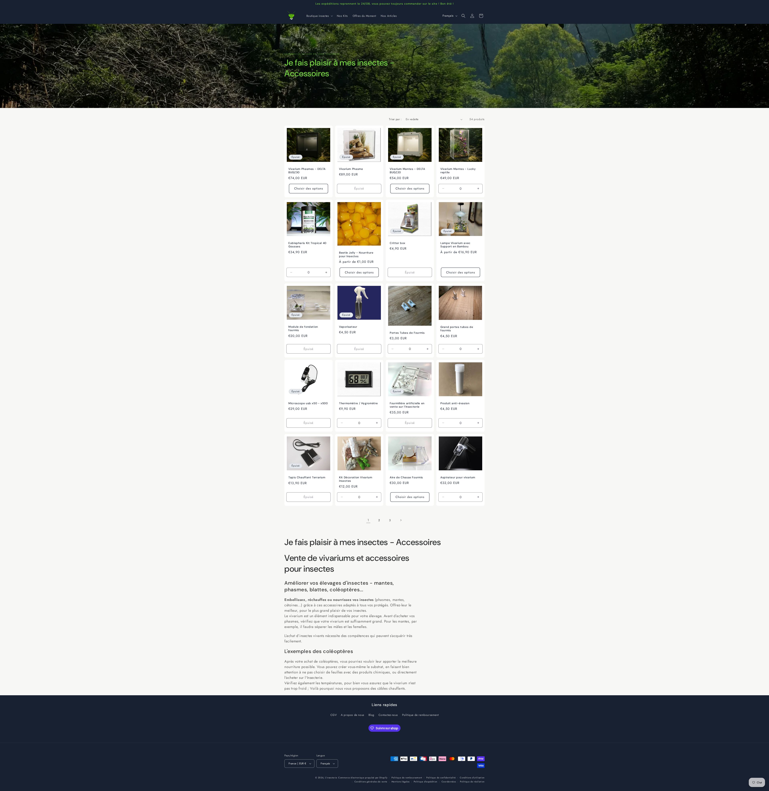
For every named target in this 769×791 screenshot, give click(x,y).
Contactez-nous (388, 715)
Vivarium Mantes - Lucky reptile (458, 170)
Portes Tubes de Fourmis (407, 333)
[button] (319, 16)
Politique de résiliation (472, 781)
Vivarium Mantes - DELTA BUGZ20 (407, 170)
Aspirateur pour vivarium (457, 477)
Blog (371, 715)
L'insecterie (331, 777)
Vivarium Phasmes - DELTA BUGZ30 (307, 170)
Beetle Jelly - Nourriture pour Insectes (356, 254)
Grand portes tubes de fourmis (456, 328)
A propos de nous (352, 715)
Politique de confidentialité (441, 777)
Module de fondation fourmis (303, 328)
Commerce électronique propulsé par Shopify (362, 777)
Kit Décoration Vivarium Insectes (355, 479)
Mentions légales (401, 781)
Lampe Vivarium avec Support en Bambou (455, 244)
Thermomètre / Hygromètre (358, 403)
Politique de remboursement (420, 715)
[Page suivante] (400, 520)
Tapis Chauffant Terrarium (306, 477)
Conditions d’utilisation (472, 777)
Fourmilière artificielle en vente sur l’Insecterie (407, 405)
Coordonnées (449, 781)
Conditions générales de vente (370, 781)
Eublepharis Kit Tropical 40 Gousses (307, 244)
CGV (333, 715)
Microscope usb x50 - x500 (308, 403)
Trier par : (395, 119)
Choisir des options (308, 188)
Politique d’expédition (425, 781)
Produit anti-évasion (455, 403)
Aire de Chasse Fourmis (406, 477)
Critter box (397, 243)
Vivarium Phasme (351, 169)
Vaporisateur (348, 326)
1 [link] (368, 520)
